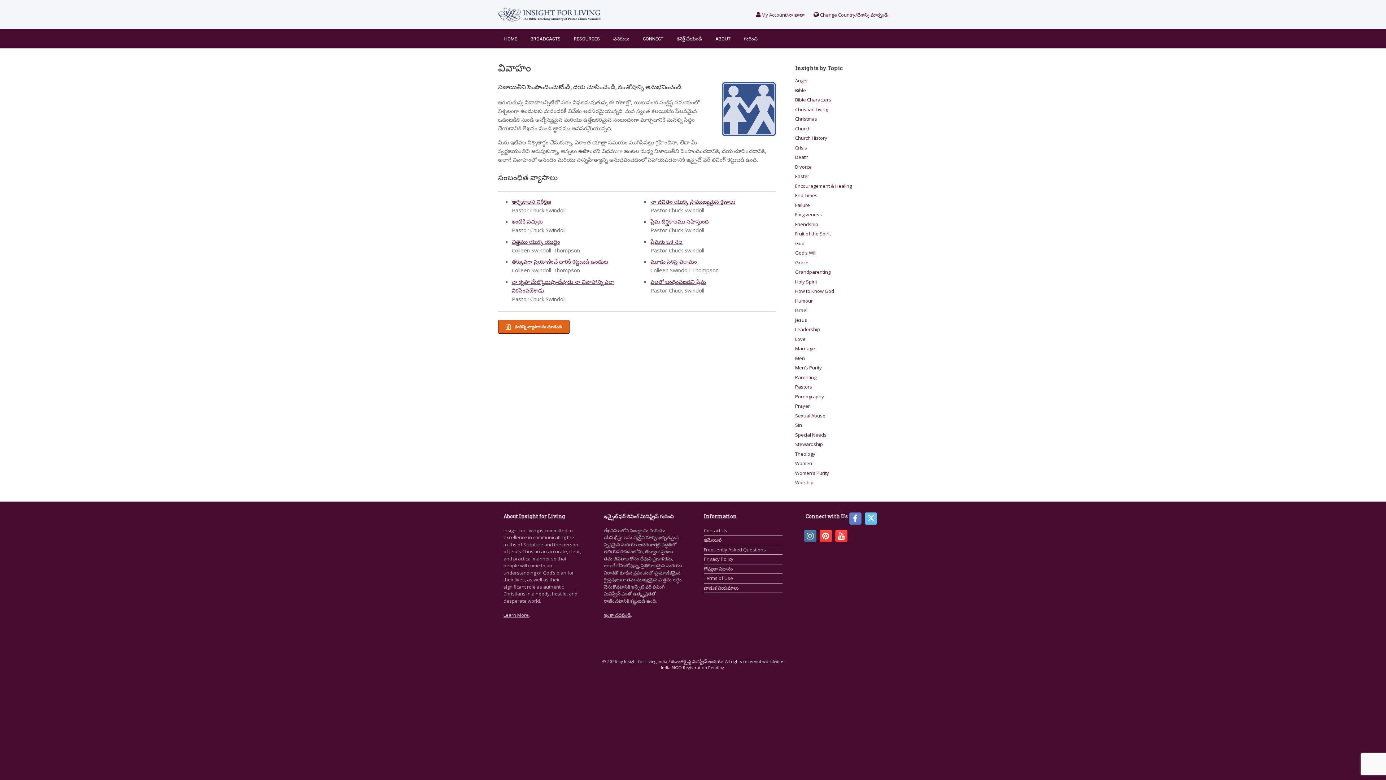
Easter (802, 176)
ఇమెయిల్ (713, 540)
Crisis (801, 147)
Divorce (803, 167)
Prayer (802, 406)
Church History (811, 138)
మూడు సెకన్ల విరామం (673, 261)
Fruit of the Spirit (813, 233)
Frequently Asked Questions (735, 549)
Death (801, 157)
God (800, 243)
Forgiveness (808, 214)
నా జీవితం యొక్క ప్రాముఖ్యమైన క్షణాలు (692, 201)
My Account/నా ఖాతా (782, 15)
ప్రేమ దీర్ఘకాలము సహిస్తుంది (679, 221)
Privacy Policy (718, 559)
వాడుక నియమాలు (721, 588)
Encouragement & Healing (823, 186)
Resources (587, 39)
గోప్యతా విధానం (718, 569)
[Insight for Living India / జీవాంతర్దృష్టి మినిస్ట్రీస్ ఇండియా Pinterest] (826, 536)
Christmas (806, 119)
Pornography (809, 396)
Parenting (805, 377)
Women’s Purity (812, 473)
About (723, 39)
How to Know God (814, 291)
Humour (804, 301)
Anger (801, 80)
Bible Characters (813, 99)
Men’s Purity (808, 367)
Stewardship (809, 444)
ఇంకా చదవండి (617, 615)
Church (803, 128)
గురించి (751, 39)
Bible (800, 90)
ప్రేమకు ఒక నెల (666, 241)
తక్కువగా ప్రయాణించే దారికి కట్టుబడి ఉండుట (560, 261)
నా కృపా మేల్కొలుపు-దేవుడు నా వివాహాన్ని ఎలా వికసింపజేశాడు (563, 286)
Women (803, 463)
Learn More (516, 615)
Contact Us (715, 530)
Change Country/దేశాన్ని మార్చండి (853, 15)
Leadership (807, 329)
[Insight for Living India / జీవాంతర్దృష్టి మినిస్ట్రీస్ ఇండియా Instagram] (810, 536)
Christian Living (811, 109)
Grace (801, 262)
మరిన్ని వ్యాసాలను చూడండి (538, 327)
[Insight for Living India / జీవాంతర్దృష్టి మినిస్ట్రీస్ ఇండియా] (549, 14)
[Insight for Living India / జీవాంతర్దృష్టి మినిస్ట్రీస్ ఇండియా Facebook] (855, 518)
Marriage (805, 348)
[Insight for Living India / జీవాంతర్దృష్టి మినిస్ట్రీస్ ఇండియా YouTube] (841, 536)
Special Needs (811, 435)
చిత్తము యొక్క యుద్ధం (536, 241)
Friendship (806, 224)
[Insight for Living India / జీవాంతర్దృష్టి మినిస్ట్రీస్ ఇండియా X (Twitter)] (871, 518)
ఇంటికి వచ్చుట (527, 221)
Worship (804, 482)
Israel (801, 310)
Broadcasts (546, 39)
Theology (805, 454)
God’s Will (805, 253)
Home (510, 39)
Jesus (801, 320)
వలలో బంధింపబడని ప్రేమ (678, 281)
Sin (798, 425)
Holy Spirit (806, 281)
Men (800, 358)
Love (800, 339)
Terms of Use (718, 578)
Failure (802, 205)
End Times (806, 195)
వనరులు (621, 39)
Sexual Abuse (810, 415)
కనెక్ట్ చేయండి (689, 39)
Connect (653, 39)
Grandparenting (813, 272)
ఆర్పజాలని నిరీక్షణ (531, 201)
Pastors (803, 387)
